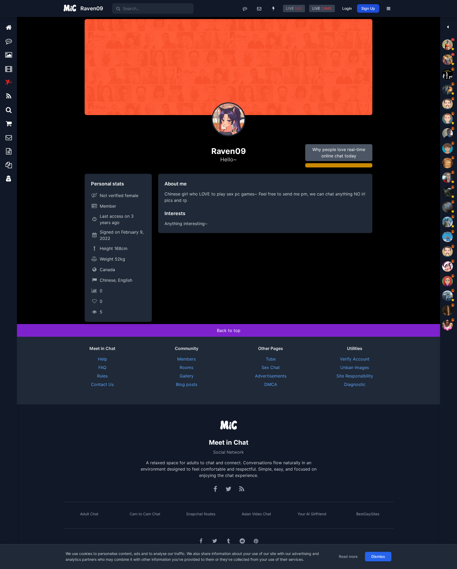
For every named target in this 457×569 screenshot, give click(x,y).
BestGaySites (367, 514)
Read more (348, 556)
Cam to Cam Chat (145, 514)
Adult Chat (89, 514)
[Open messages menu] (259, 8)
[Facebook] (215, 489)
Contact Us (102, 384)
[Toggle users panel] (447, 27)
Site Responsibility (354, 376)
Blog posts (186, 384)
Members (186, 359)
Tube (271, 359)
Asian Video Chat (256, 514)
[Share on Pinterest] (256, 541)
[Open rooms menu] (245, 8)
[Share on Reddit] (242, 541)
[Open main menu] (388, 8)
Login (347, 8)
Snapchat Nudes (200, 514)
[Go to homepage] (228, 425)
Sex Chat (271, 367)
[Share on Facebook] (201, 541)
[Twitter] (228, 489)
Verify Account (354, 359)
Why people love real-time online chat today (338, 152)
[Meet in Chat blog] (241, 489)
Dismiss (378, 556)
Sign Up (368, 8)
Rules (102, 376)
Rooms (186, 367)
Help (102, 359)
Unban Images (354, 367)
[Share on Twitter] (214, 541)
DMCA (270, 384)
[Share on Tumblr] (228, 541)
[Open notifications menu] (273, 8)
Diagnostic (354, 384)
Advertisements (270, 376)
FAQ (102, 367)
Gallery (187, 376)
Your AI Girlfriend (312, 514)
